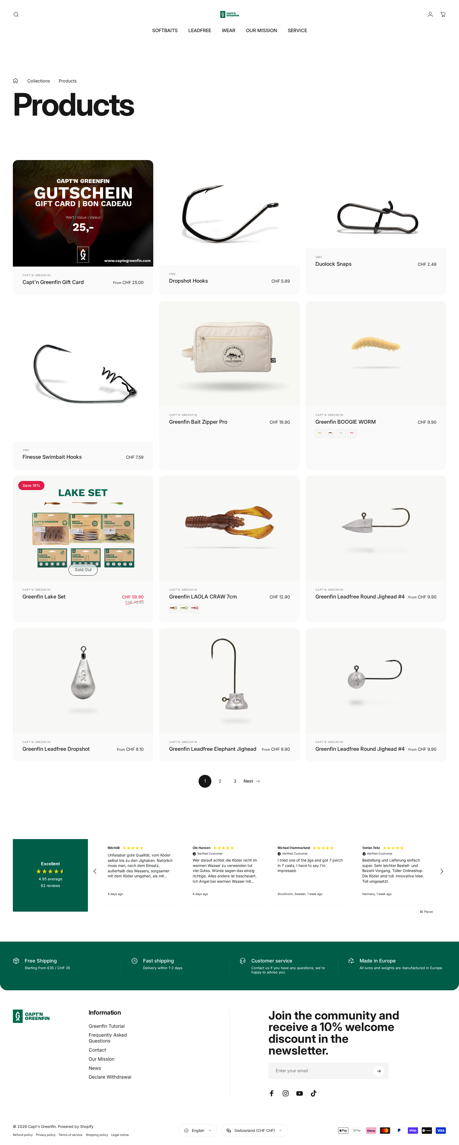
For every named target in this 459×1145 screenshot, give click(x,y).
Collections (38, 81)
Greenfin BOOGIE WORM (345, 422)
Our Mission (101, 1059)
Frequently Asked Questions (108, 1038)
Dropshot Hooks (188, 281)
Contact (97, 1050)
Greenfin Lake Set (44, 596)
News (95, 1068)
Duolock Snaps (333, 264)
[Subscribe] (379, 1071)
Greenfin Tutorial (107, 1026)
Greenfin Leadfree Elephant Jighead (212, 749)
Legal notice (120, 1135)
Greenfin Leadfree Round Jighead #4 (360, 596)
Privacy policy (45, 1135)
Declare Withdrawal (110, 1077)
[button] (95, 871)
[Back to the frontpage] (15, 81)
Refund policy (23, 1135)
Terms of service (71, 1135)
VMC (172, 273)
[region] (268, 871)
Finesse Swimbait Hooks (52, 457)
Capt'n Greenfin (37, 275)
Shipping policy (97, 1135)
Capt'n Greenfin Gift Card (53, 282)
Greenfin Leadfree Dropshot (56, 749)
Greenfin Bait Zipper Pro (198, 422)
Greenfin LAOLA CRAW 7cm (203, 596)
